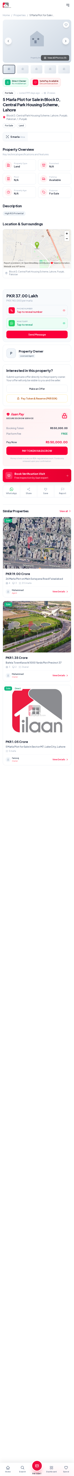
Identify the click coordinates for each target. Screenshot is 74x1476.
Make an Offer (37, 388)
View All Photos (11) (56, 57)
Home (6, 15)
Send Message (37, 334)
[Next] (65, 41)
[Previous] (8, 41)
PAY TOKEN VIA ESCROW (37, 450)
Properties (20, 15)
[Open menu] (67, 5)
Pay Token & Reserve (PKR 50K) (39, 398)
